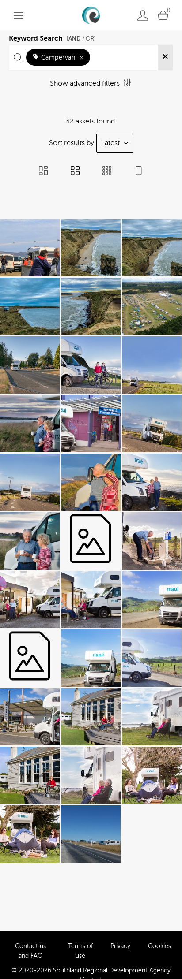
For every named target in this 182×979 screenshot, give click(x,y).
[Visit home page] (91, 15)
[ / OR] (81, 38)
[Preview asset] (30, 247)
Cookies (159, 946)
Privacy (120, 946)
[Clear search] (165, 57)
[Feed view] (139, 171)
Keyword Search (52, 37)
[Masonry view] (43, 171)
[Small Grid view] (107, 171)
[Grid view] (75, 171)
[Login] (143, 15)
